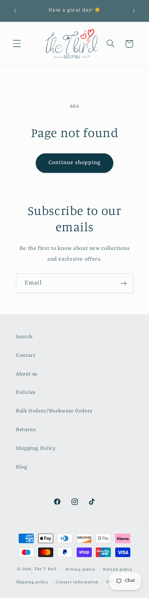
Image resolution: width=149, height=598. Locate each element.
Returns (26, 430)
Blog (21, 467)
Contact (25, 355)
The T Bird (45, 569)
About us (27, 374)
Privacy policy (80, 569)
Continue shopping (74, 163)
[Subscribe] (123, 283)
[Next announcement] (134, 10)
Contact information (77, 582)
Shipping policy (32, 582)
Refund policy (117, 569)
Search (24, 337)
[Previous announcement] (15, 10)
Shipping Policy (36, 448)
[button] (17, 44)
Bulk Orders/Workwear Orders (54, 411)
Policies (26, 392)
